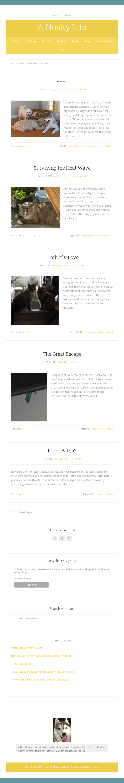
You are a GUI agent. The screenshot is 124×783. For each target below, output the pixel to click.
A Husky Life (62, 27)
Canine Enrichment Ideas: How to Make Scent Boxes (40, 679)
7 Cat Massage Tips (22, 663)
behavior (70, 146)
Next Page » (26, 512)
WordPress (87, 767)
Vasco (37, 235)
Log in (96, 767)
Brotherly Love (62, 257)
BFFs (62, 81)
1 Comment (76, 362)
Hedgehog (108, 494)
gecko (110, 429)
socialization (107, 146)
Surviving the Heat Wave (62, 168)
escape (103, 429)
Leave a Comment (78, 90)
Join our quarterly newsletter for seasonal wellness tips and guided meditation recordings (62, 571)
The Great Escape (62, 354)
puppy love (95, 146)
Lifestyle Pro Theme (51, 767)
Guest (24, 146)
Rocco (31, 146)
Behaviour (79, 146)
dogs (87, 146)
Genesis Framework (72, 767)
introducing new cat (104, 332)
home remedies (96, 235)
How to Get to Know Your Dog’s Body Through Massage (42, 655)
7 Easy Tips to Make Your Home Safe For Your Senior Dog (42, 671)
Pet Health (108, 235)
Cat (92, 332)
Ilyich (24, 235)
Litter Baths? (62, 450)
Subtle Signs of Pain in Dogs (26, 647)
